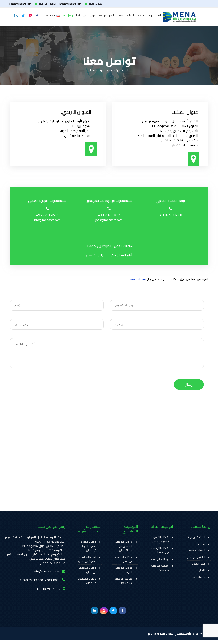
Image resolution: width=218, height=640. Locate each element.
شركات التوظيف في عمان (124, 559)
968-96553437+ (109, 215)
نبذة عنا (140, 15)
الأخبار (78, 15)
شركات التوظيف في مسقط (160, 550)
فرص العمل (89, 15)
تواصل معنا (67, 15)
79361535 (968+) (48, 588)
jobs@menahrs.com (20, 4)
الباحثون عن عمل (106, 15)
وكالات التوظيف (160, 559)
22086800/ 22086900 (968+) (39, 580)
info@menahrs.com (70, 4)
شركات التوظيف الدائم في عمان (160, 539)
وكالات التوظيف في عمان (160, 568)
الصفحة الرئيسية (153, 15)
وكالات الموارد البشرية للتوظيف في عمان (87, 546)
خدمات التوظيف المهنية (124, 570)
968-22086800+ (171, 215)
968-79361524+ (47, 215)
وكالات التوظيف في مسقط (124, 581)
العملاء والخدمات (126, 15)
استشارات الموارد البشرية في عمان (87, 559)
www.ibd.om (136, 279)
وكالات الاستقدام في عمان (87, 581)
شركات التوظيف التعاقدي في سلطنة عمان (124, 546)
